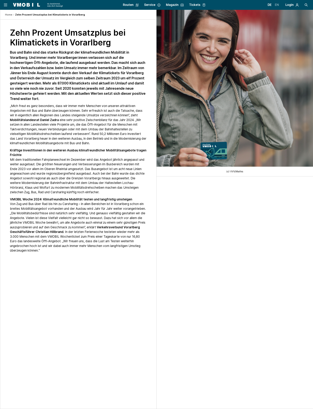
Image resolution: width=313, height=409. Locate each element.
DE (270, 5)
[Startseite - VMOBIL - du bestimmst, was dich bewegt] (38, 5)
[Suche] (306, 5)
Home (8, 14)
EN (277, 5)
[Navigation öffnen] (5, 5)
